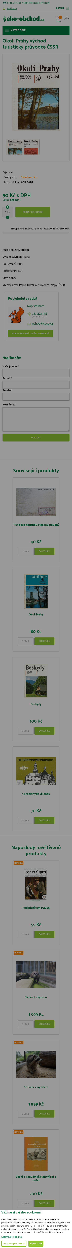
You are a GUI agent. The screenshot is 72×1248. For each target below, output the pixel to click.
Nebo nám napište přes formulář (30, 334)
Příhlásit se (12, 8)
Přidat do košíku (33, 212)
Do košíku (44, 551)
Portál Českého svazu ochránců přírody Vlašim (28, 3)
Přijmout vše (36, 1243)
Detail (25, 552)
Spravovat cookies (11, 1237)
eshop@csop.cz (42, 324)
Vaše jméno (10, 366)
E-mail (6, 378)
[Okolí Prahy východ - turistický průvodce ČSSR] (36, 97)
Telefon (7, 390)
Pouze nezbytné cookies (14, 1243)
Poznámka (9, 404)
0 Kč (66, 19)
